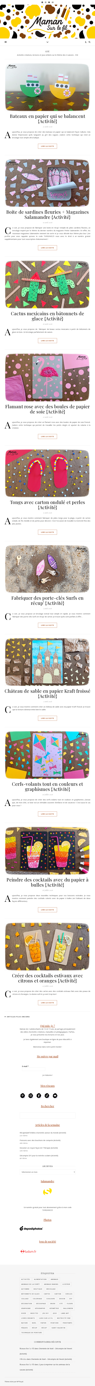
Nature (24, 1323)
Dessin (62, 1298)
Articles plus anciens (18, 1017)
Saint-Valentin (58, 1328)
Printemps (67, 1323)
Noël (34, 1323)
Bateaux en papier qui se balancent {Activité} (47, 118)
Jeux (55, 1313)
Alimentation (40, 1279)
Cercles (68, 1294)
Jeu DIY (46, 1313)
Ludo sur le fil (46, 1318)
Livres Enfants (28, 1318)
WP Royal (20, 1382)
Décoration (26, 1303)
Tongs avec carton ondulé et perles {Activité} (47, 504)
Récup (34, 1328)
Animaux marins (51, 1284)
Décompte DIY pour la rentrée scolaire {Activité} (39, 1155)
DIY (71, 1298)
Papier (43, 1323)
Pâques (24, 1328)
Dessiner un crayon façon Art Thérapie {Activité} (39, 1148)
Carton (57, 1294)
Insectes (34, 1313)
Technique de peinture (31, 1332)
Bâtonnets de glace (30, 1294)
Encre (52, 1303)
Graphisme (26, 1308)
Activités (25, 1279)
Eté (61, 1303)
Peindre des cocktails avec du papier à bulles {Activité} (47, 882)
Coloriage (37, 1298)
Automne (25, 1289)
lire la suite (47, 146)
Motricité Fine (64, 1318)
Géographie (40, 1308)
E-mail (25, 1066)
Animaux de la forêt (30, 1284)
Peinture (55, 1323)
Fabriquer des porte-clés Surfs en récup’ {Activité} (47, 600)
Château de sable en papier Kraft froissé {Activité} (47, 693)
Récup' (44, 1328)
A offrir (66, 1284)
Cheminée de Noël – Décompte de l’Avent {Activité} (51, 1359)
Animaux (54, 1279)
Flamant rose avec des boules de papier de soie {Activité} (47, 409)
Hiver (23, 1313)
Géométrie (54, 1308)
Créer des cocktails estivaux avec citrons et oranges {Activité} (47, 978)
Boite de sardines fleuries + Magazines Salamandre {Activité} (47, 214)
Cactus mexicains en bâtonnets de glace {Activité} (47, 316)
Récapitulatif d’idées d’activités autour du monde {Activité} (43, 1133)
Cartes (47, 1294)
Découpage (41, 1303)
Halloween (68, 1308)
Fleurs (70, 1303)
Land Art (65, 1313)
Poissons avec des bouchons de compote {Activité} (40, 1140)
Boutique (38, 1289)
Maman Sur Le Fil (27, 1348)
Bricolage (51, 1289)
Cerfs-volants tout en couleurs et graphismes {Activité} (47, 786)
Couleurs (50, 1298)
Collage (25, 1298)
